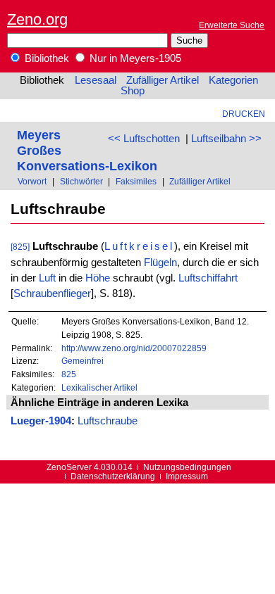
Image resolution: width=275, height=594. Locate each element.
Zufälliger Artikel (162, 80)
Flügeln (160, 262)
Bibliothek (45, 58)
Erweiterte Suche (231, 25)
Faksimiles (136, 181)
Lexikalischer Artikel (99, 387)
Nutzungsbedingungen (187, 467)
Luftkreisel (139, 246)
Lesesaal (95, 80)
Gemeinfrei (82, 360)
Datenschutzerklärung (113, 476)
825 (68, 374)
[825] (20, 246)
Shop (133, 90)
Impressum (187, 476)
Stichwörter (81, 181)
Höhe (97, 278)
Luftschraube (108, 420)
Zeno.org (37, 19)
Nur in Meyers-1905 (134, 58)
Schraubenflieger (52, 293)
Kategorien (233, 80)
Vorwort (32, 181)
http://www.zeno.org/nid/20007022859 (134, 348)
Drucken (243, 113)
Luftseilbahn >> (226, 138)
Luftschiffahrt (208, 278)
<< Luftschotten (144, 138)
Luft (47, 278)
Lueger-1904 (41, 420)
